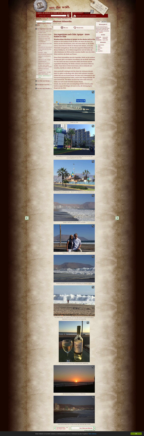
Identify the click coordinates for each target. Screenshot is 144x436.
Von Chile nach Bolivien (43, 81)
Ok (136, 433)
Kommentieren (80, 27)
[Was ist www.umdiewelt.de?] (92, 11)
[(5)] (36, 84)
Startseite (44, 18)
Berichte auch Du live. (86, 16)
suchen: (44, 16)
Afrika (68, 13)
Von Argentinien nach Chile (44, 29)
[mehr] (101, 32)
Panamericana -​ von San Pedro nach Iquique (62, 429)
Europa (55, 13)
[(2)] (36, 81)
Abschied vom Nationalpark (45, 47)
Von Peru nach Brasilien (43, 88)
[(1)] (36, 25)
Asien (62, 13)
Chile (55, 18)
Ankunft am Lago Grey (44, 38)
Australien (47, 13)
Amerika (40, 13)
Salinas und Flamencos (44, 63)
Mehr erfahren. (92, 433)
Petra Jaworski (58, 23)
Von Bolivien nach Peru (43, 84)
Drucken (66, 27)
